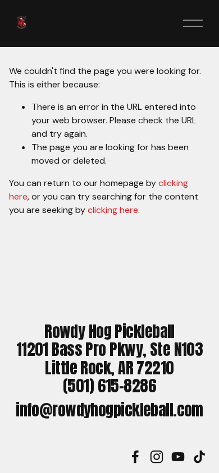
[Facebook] (135, 456)
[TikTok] (199, 456)
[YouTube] (178, 456)
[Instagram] (156, 456)
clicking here (113, 210)
